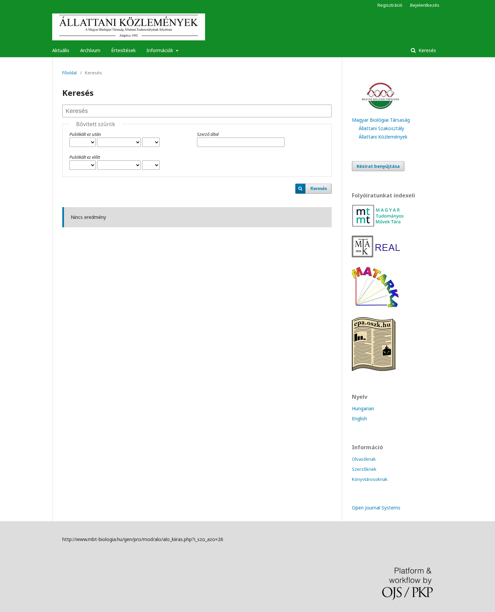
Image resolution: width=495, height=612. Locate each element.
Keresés (426, 50)
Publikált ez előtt (84, 157)
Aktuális (60, 50)
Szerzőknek (364, 469)
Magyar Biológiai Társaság (381, 120)
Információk (160, 50)
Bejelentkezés (424, 5)
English (359, 418)
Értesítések (123, 50)
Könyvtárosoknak (370, 479)
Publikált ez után (85, 134)
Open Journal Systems (376, 507)
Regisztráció (389, 5)
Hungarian (363, 408)
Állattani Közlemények (383, 136)
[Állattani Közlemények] (376, 308)
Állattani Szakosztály (381, 128)
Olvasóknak (364, 459)
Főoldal (69, 73)
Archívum (90, 50)
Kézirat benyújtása (378, 166)
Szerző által (208, 134)
